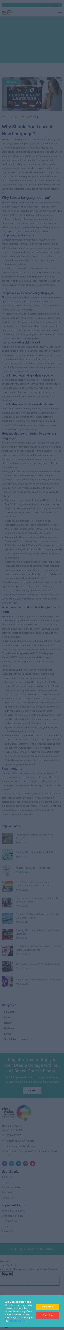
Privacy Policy (17, 1320)
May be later (48, 1306)
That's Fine (48, 1315)
